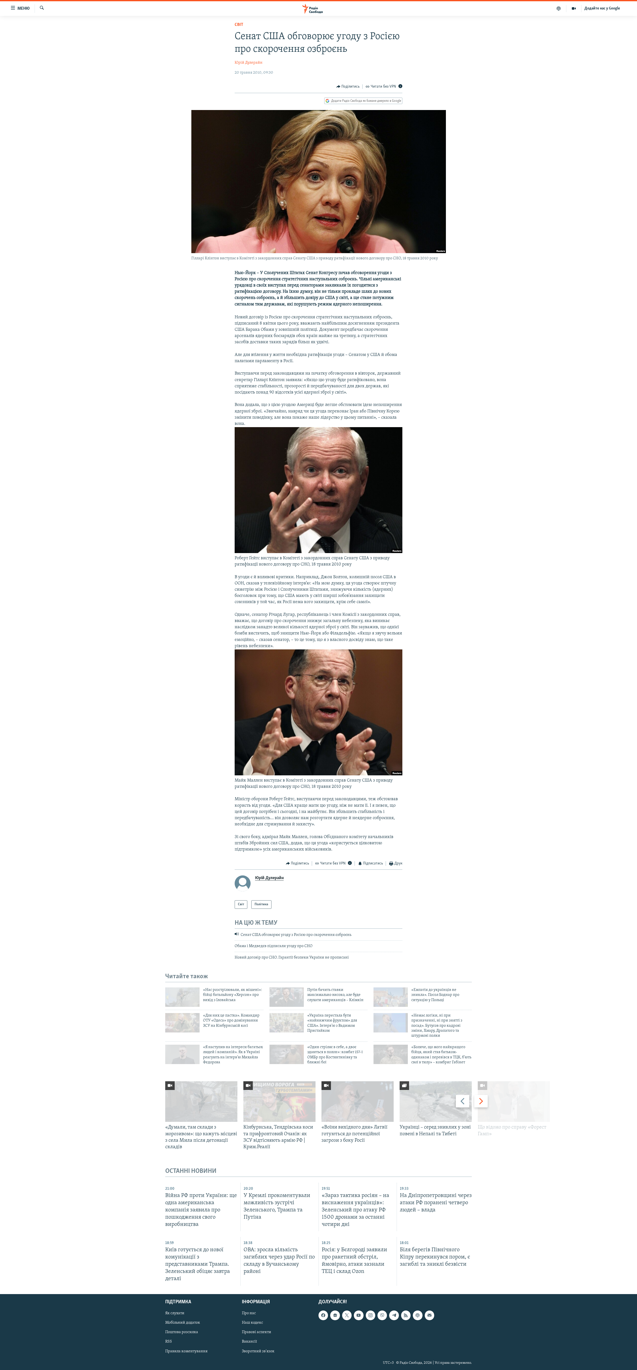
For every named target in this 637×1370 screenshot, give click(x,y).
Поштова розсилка (181, 1332)
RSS (168, 1342)
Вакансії (249, 1342)
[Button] (348, 86)
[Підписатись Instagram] (370, 1315)
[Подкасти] (558, 8)
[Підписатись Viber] (382, 1315)
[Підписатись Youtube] (358, 1315)
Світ (239, 25)
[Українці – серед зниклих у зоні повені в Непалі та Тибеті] (436, 1101)
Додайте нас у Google (602, 8)
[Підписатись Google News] (335, 1315)
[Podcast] (417, 1315)
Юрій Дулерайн (249, 63)
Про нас (249, 1313)
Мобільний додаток (182, 1323)
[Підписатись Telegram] (394, 1315)
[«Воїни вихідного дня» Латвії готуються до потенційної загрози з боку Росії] (357, 1101)
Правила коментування (186, 1351)
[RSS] (406, 1315)
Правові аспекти (256, 1332)
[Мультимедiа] (574, 8)
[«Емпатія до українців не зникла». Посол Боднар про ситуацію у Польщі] (390, 997)
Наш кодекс (252, 1323)
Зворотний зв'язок (258, 1351)
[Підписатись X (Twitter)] (347, 1315)
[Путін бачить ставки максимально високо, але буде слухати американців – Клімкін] (286, 997)
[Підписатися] (429, 1315)
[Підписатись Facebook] (323, 1315)
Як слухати (174, 1313)
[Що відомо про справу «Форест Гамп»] (514, 1101)
